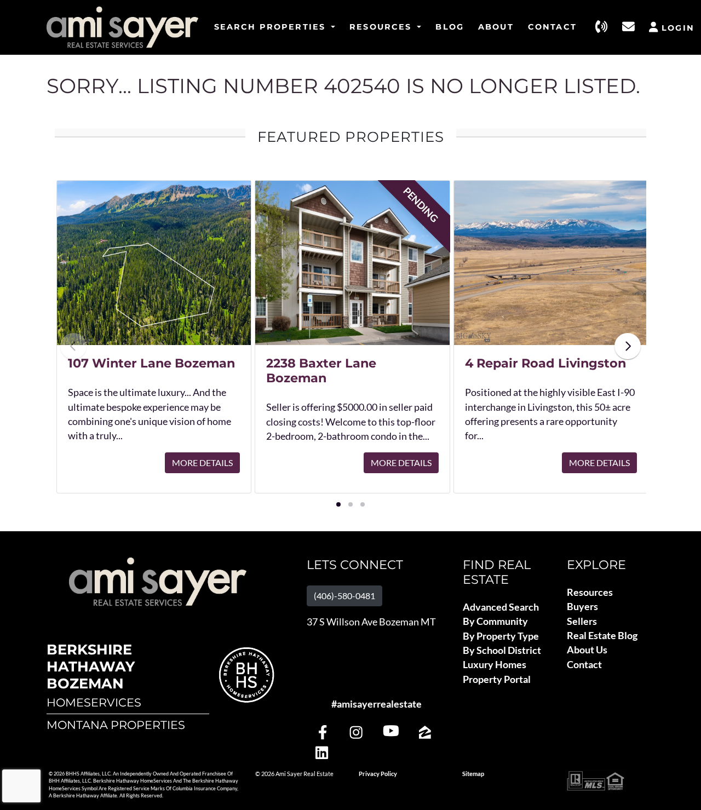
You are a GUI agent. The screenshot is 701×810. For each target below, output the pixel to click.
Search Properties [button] (271, 27)
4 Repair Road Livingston (545, 363)
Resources (590, 592)
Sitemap (473, 774)
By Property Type (501, 636)
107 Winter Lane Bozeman (151, 363)
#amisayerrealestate (376, 704)
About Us (587, 650)
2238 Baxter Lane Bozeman (321, 370)
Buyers (582, 606)
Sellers (582, 621)
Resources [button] (382, 27)
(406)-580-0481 (344, 595)
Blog (449, 27)
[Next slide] (627, 346)
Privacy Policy (378, 774)
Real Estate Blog (602, 635)
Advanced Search (501, 607)
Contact (552, 27)
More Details (202, 462)
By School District (502, 650)
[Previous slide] (73, 346)
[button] (338, 504)
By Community (495, 621)
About (496, 27)
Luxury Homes (494, 664)
